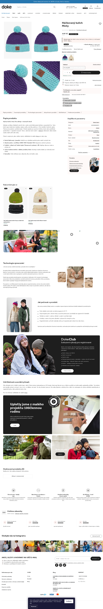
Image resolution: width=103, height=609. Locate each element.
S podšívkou (96, 149)
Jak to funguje (98, 85)
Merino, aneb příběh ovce (75, 168)
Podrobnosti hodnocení (81, 30)
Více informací (97, 49)
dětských (41, 131)
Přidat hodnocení (18, 476)
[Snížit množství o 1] (65, 72)
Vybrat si (11, 454)
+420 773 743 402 (70, 6)
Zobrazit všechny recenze (21, 513)
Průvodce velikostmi (74, 161)
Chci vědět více (74, 170)
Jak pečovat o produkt (50, 112)
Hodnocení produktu (74, 112)
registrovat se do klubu (68, 46)
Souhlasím (69, 601)
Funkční (97, 143)
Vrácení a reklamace (7, 579)
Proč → (70, 40)
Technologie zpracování (35, 112)
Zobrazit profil (96, 536)
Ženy (98, 135)
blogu (37, 136)
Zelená (97, 128)
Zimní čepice (96, 122)
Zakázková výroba (6, 589)
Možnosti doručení (97, 80)
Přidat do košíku (87, 72)
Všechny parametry (83, 152)
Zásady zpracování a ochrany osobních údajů (13, 581)
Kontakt (4, 584)
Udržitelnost (62, 112)
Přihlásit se (95, 558)
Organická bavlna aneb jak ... (76, 165)
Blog (28, 581)
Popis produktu (7, 112)
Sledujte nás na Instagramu (14, 536)
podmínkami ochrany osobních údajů (76, 563)
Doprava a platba (6, 587)
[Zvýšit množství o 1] (69, 72)
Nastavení (33, 606)
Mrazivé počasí (95, 137)
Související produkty (20, 112)
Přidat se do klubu (67, 371)
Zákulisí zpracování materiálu (76, 163)
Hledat (54, 7)
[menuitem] (5, 13)
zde (31, 603)
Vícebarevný (96, 140)
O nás (15, 425)
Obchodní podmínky (7, 576)
